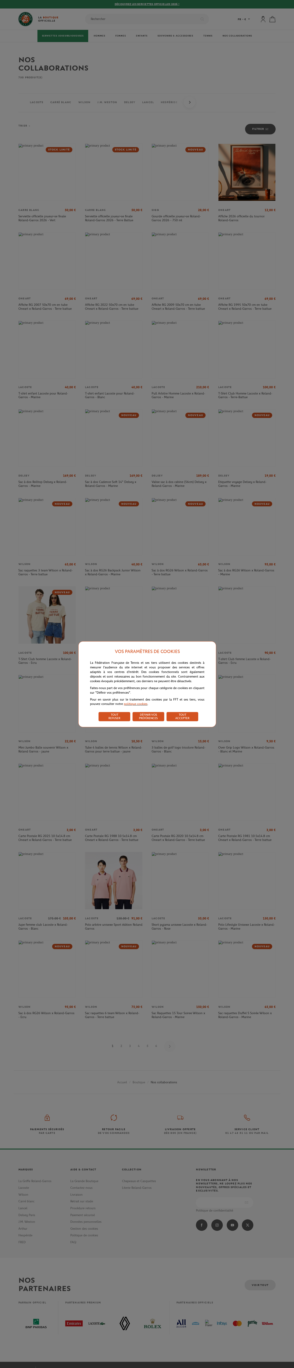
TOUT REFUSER (114, 716)
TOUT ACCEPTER (182, 716)
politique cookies (135, 704)
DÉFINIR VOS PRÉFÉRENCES (148, 716)
